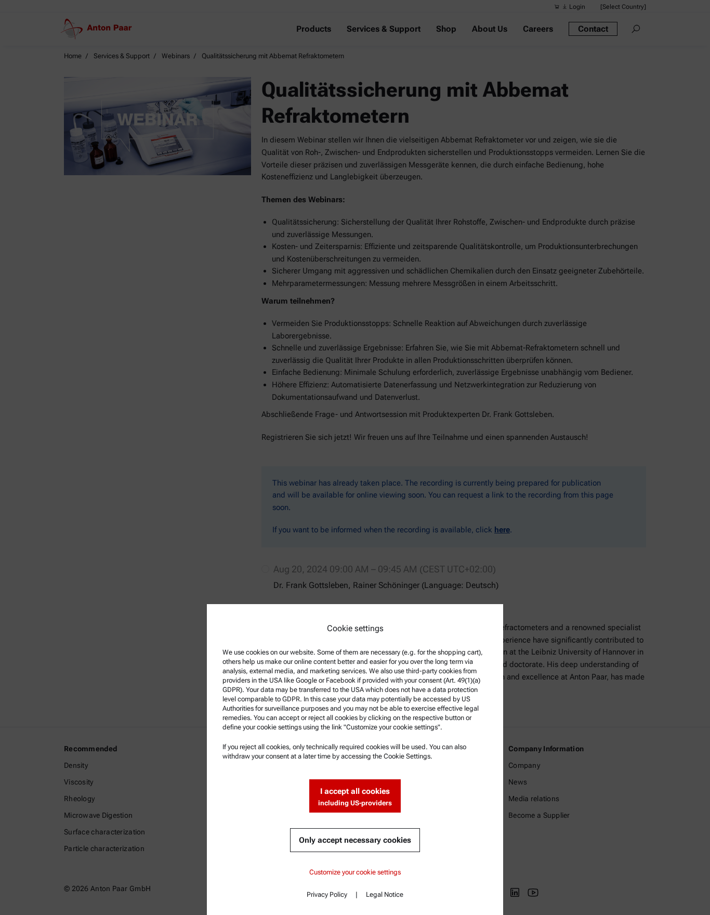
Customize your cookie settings (355, 872)
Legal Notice (384, 894)
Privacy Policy (327, 894)
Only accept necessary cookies (355, 840)
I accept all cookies (355, 797)
